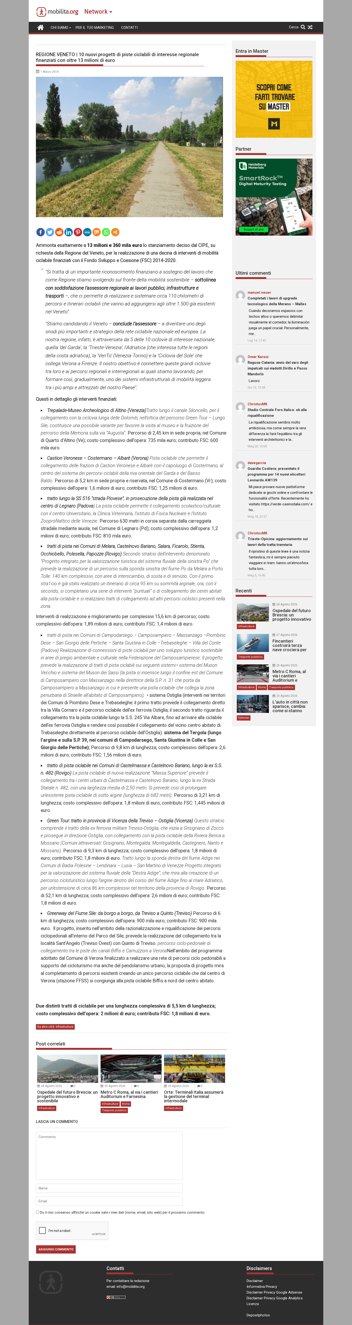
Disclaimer (255, 1281)
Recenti (244, 591)
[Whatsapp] (106, 232)
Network (96, 11)
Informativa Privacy (262, 1286)
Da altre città (45, 1026)
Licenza (253, 1304)
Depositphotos (258, 1315)
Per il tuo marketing (95, 27)
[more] (115, 232)
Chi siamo (59, 27)
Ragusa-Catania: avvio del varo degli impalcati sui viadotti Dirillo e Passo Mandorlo (278, 368)
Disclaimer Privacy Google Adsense (274, 1292)
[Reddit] (59, 232)
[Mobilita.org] (40, 27)
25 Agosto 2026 (178, 1086)
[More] (115, 232)
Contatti (129, 27)
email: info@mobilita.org (126, 1286)
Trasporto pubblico (114, 1110)
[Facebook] (40, 232)
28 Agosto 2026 (51, 1086)
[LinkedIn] (68, 232)
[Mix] (96, 232)
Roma (126, 1103)
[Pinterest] (78, 232)
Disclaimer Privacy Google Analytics (275, 1298)
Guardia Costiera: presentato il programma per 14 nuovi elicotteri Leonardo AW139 (276, 474)
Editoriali (243, 717)
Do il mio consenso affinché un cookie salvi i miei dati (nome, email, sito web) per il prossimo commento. (122, 1212)
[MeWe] (87, 232)
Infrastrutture (64, 1026)
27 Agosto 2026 (286, 635)
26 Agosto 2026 (114, 1086)
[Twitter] (50, 232)
